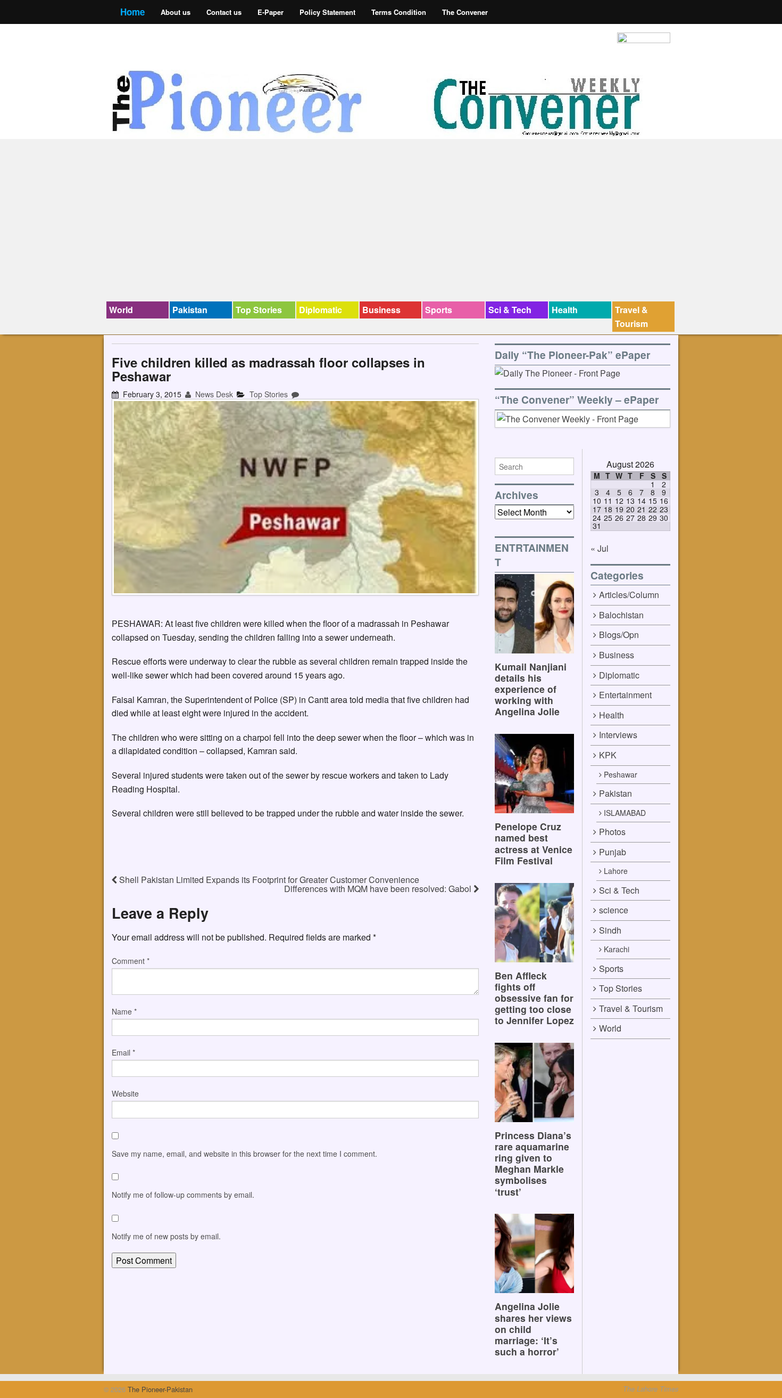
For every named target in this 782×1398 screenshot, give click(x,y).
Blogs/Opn (619, 634)
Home (132, 11)
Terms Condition (398, 12)
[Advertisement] (391, 221)
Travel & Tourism (631, 317)
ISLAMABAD (625, 812)
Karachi (616, 949)
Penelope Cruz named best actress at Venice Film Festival (533, 843)
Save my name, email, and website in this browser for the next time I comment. (244, 1153)
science (613, 910)
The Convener (465, 12)
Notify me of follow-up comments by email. (183, 1194)
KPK (608, 755)
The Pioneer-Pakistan (159, 1389)
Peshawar (620, 774)
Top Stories (259, 310)
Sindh (610, 930)
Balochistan (621, 615)
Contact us (224, 12)
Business (381, 310)
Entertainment (625, 695)
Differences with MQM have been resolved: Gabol (378, 888)
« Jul (599, 548)
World (121, 310)
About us (175, 12)
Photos (612, 831)
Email (123, 1052)
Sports (438, 310)
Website (125, 1093)
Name (124, 1011)
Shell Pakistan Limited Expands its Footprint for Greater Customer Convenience (268, 879)
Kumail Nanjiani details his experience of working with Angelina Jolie (531, 689)
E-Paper (270, 12)
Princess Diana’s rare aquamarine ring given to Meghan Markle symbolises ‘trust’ (533, 1163)
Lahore (616, 870)
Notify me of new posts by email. (166, 1236)
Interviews (618, 735)
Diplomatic (320, 310)
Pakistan (189, 310)
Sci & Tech (509, 310)
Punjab (612, 852)
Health (565, 310)
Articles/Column (629, 594)
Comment (130, 960)
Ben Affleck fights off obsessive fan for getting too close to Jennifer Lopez (534, 998)
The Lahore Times (650, 1389)
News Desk (213, 394)
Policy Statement (327, 12)
